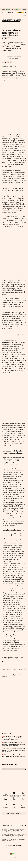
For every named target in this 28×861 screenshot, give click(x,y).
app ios (14, 807)
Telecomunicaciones (10, 24)
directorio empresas (22, 801)
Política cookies (18, 845)
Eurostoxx (8, 772)
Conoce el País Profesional (14, 813)
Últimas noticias (6, 733)
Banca (3, 24)
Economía (15, 669)
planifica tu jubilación (5, 801)
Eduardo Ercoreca (14, 56)
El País (24, 15)
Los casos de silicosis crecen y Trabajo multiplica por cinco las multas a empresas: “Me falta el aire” (13, 750)
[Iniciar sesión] (25, 12)
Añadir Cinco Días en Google (10, 66)
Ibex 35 (3, 9)
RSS (12, 848)
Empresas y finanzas (11, 20)
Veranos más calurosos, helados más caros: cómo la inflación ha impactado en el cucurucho (13, 756)
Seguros (3, 669)
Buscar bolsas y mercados (9, 764)
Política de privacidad (19, 847)
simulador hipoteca (14, 795)
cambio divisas (14, 800)
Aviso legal (12, 845)
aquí (24, 680)
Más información (5, 676)
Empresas (9, 669)
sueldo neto (22, 795)
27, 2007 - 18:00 (14, 58)
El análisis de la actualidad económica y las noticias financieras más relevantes (12, 658)
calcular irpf (5, 795)
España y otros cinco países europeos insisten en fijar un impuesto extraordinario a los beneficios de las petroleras (14, 744)
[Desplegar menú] (3, 12)
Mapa (10, 848)
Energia (18, 24)
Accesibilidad (5, 848)
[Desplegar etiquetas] (25, 669)
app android (22, 807)
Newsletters (16, 848)
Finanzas (21, 669)
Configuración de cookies (9, 847)
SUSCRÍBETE (20, 12)
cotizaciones (5, 807)
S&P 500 (14, 9)
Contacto (8, 845)
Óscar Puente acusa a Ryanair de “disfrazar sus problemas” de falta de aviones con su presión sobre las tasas (14, 738)
